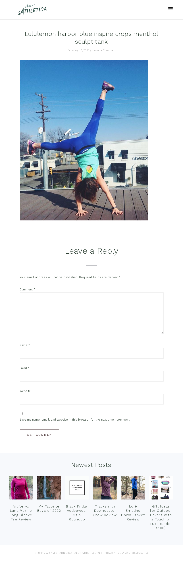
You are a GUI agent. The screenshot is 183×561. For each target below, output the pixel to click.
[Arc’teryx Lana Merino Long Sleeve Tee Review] (21, 489)
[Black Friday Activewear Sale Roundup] (77, 489)
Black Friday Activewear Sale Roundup (77, 513)
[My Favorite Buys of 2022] (49, 489)
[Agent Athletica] (33, 13)
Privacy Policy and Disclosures (126, 552)
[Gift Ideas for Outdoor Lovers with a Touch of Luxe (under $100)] (161, 489)
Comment (27, 289)
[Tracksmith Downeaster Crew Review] (105, 489)
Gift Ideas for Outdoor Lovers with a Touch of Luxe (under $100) (161, 517)
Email (25, 368)
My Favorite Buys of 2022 (49, 508)
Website (25, 391)
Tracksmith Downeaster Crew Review (105, 510)
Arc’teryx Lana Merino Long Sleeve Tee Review (21, 513)
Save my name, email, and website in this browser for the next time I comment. (75, 419)
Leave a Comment (104, 50)
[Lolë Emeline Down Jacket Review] (133, 489)
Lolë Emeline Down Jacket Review (133, 513)
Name (25, 345)
